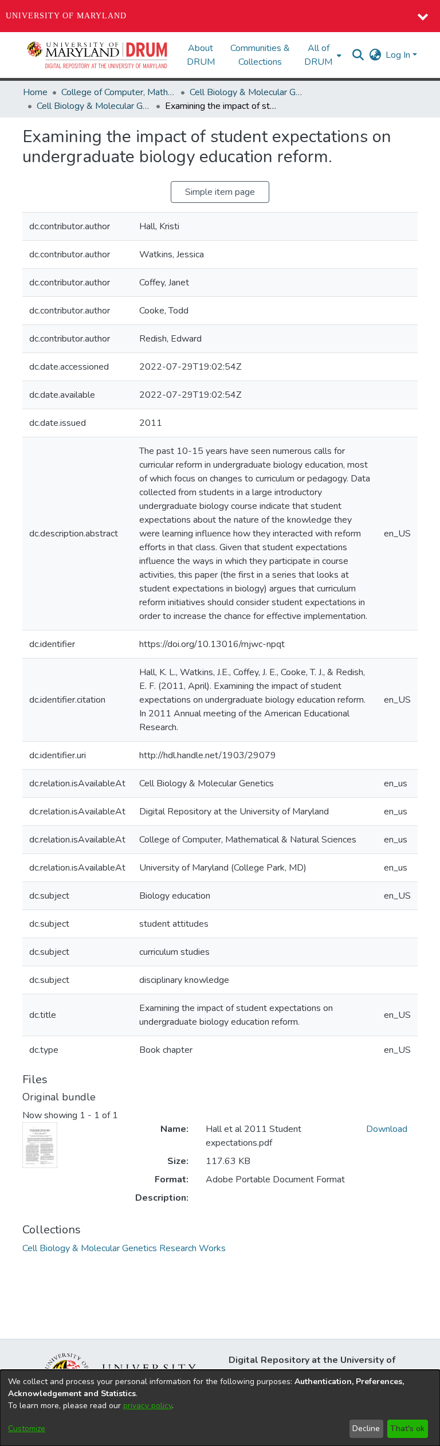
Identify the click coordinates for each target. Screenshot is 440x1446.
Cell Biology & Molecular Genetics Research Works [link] (94, 106)
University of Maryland (66, 15)
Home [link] (35, 92)
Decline (366, 1428)
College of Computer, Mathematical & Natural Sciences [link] (118, 92)
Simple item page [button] (220, 192)
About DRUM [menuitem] (201, 55)
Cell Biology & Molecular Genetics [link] (247, 92)
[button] (98, 55)
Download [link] (386, 1129)
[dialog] (220, 1408)
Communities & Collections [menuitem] (260, 55)
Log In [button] (399, 55)
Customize (26, 1428)
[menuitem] (321, 55)
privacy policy (147, 1405)
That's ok (407, 1428)
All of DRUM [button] (318, 55)
